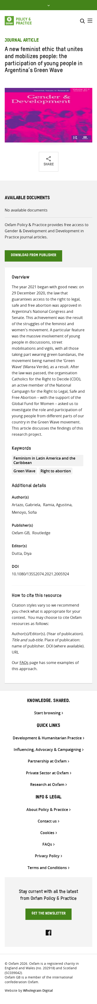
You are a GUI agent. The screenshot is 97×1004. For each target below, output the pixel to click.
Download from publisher (33, 256)
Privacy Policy (47, 856)
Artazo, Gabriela (26, 504)
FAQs (24, 662)
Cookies (47, 833)
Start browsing (47, 713)
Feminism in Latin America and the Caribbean (44, 460)
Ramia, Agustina (57, 504)
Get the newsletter (49, 914)
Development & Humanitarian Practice (47, 738)
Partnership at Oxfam (47, 761)
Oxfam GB (20, 532)
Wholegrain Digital (38, 990)
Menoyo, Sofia (24, 512)
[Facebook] (48, 932)
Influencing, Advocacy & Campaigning (47, 749)
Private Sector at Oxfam (47, 773)
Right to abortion (55, 471)
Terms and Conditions (47, 868)
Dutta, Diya (22, 553)
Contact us (47, 821)
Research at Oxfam (47, 784)
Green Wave (24, 471)
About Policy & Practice (47, 809)
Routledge (41, 532)
